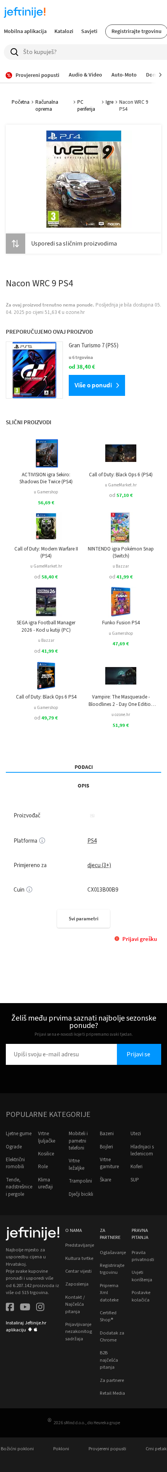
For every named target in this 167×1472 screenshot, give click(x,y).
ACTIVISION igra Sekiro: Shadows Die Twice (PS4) (46, 478)
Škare (105, 1179)
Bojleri (106, 1146)
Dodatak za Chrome (112, 1336)
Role (43, 1166)
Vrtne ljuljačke (46, 1137)
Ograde (14, 1146)
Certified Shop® (108, 1316)
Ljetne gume (18, 1133)
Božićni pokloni (17, 1448)
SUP (134, 1179)
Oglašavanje (113, 1252)
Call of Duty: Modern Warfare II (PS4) (46, 552)
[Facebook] (10, 1307)
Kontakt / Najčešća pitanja (75, 1304)
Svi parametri (83, 918)
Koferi (136, 1166)
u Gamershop (46, 492)
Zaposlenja (77, 1283)
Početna (21, 102)
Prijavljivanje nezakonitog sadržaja (78, 1331)
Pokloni (61, 1448)
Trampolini (80, 1181)
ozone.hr (75, 312)
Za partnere (112, 1380)
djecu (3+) (99, 865)
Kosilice (46, 1153)
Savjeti (89, 31)
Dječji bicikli (81, 1194)
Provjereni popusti (107, 1448)
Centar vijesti (78, 1271)
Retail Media (112, 1393)
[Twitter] (25, 1307)
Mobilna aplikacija (25, 31)
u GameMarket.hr (121, 485)
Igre (109, 102)
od (121, 495)
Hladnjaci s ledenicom (142, 1150)
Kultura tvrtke (79, 1258)
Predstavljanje (79, 1245)
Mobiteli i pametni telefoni (78, 1140)
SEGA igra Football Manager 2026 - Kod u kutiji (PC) (46, 626)
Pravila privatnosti (143, 1256)
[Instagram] (40, 1307)
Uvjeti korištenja (142, 1276)
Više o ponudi (93, 385)
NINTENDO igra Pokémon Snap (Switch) (121, 552)
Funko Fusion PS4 (121, 622)
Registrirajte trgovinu (112, 1269)
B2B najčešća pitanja (109, 1360)
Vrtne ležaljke (76, 1164)
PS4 (92, 841)
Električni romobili (15, 1163)
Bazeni (107, 1133)
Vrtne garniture (109, 1163)
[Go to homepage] (25, 12)
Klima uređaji (45, 1183)
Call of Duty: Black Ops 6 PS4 (46, 696)
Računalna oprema (46, 106)
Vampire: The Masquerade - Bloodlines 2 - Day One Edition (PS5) (121, 700)
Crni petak (156, 1448)
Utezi (135, 1133)
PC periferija (86, 106)
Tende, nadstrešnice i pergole (19, 1187)
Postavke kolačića (141, 1296)
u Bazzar (121, 566)
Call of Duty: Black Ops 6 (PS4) (121, 474)
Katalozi (63, 31)
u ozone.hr (120, 715)
